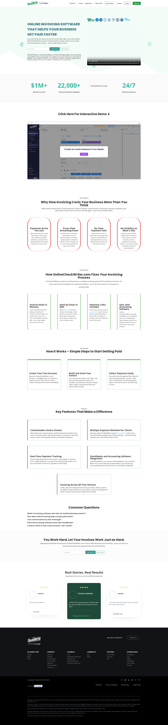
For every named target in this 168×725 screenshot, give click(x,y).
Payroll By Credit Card (73, 663)
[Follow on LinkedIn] (128, 680)
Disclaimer (99, 685)
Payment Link (71, 659)
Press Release (51, 659)
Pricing (81, 3)
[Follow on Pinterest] (139, 680)
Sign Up (136, 3)
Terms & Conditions (111, 685)
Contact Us (132, 638)
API (108, 659)
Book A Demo (110, 3)
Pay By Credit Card (72, 661)
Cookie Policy (137, 685)
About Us (50, 654)
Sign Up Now (54, 49)
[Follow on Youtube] (125, 680)
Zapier (129, 659)
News (29, 656)
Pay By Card (110, 654)
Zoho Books (130, 661)
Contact (119, 3)
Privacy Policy (51, 661)
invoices (66, 310)
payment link (93, 312)
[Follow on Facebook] (135, 680)
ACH (68, 654)
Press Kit (49, 656)
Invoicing (109, 656)
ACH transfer (121, 433)
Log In (127, 3)
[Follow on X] (121, 680)
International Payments (74, 656)
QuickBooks (130, 654)
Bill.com (129, 665)
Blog (88, 654)
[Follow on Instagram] (132, 680)
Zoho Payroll (130, 663)
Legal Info (50, 663)
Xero (128, 656)
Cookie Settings (52, 665)
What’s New (99, 3)
